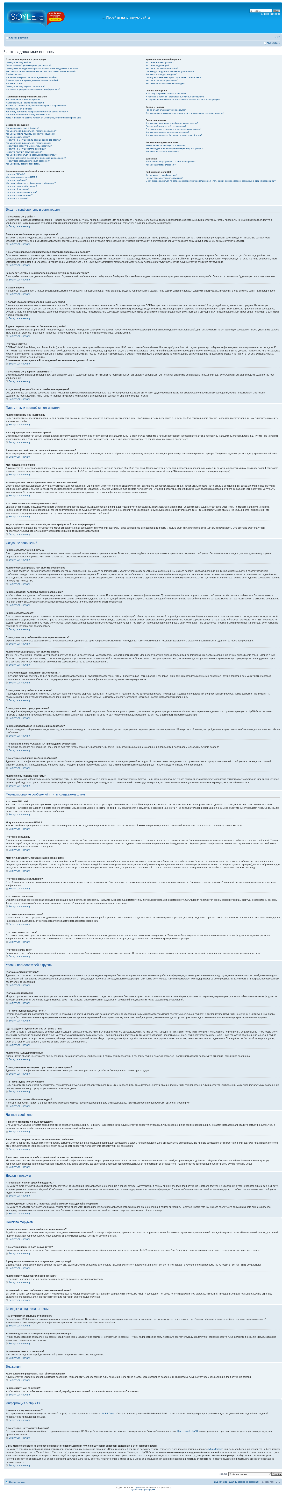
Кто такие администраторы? (160, 62)
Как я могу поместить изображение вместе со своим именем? (37, 111)
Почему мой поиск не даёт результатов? (166, 126)
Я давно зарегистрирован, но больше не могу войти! (32, 80)
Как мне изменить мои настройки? (23, 99)
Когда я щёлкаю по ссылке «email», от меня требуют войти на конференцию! (44, 118)
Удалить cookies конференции (244, 1482)
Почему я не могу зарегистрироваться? (25, 86)
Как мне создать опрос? (18, 137)
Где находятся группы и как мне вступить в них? (170, 71)
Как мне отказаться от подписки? (162, 151)
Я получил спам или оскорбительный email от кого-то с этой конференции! (183, 99)
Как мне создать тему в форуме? (22, 128)
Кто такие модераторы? (157, 65)
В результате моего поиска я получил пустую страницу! (173, 129)
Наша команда (220, 1482)
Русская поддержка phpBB (143, 1489)
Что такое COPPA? (15, 83)
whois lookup (215, 1449)
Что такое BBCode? (15, 174)
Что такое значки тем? (17, 198)
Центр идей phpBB (187, 1431)
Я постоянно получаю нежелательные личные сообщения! (175, 96)
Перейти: (222, 1474)
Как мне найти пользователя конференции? (167, 132)
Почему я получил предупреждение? (24, 152)
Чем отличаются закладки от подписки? (165, 145)
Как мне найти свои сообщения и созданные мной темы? (174, 135)
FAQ (269, 43)
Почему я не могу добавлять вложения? (26, 149)
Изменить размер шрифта (277, 37)
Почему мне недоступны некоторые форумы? (29, 146)
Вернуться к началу (19, 226)
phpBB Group (108, 1413)
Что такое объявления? (17, 189)
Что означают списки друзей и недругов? (166, 110)
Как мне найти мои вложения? (160, 165)
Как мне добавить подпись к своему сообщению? (30, 134)
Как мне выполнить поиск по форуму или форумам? (172, 123)
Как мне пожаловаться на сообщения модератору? (31, 155)
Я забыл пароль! (14, 74)
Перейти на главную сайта (126, 17)
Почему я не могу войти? (18, 62)
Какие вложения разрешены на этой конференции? (171, 161)
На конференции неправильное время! (25, 103)
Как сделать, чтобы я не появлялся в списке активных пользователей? (41, 71)
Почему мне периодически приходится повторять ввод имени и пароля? (42, 68)
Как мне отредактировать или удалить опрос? (28, 143)
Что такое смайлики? (16, 180)
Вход (277, 43)
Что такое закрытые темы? (19, 195)
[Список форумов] (36, 17)
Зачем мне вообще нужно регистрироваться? (28, 65)
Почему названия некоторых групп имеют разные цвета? (174, 77)
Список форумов (18, 38)
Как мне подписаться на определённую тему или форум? (174, 148)
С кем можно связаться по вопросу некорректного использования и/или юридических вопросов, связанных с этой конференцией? (210, 181)
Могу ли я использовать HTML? (21, 177)
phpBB (137, 1487)
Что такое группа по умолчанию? (162, 80)
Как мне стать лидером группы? (161, 74)
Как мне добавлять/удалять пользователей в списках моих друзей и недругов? (185, 113)
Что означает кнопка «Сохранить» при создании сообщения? (36, 158)
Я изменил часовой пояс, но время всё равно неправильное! (36, 105)
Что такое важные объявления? (21, 186)
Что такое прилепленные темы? (21, 192)
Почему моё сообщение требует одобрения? (28, 161)
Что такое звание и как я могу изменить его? (28, 114)
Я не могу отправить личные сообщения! (166, 93)
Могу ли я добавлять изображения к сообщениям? (31, 183)
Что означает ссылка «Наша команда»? (165, 83)
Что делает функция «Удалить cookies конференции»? (33, 89)
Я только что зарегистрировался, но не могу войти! (31, 77)
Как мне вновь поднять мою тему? (23, 164)
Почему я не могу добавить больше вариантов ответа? (33, 140)
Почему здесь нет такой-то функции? (164, 178)
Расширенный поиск (270, 14)
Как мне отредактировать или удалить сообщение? (31, 131)
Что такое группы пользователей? (162, 68)
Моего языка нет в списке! (19, 109)
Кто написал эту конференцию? (161, 175)
